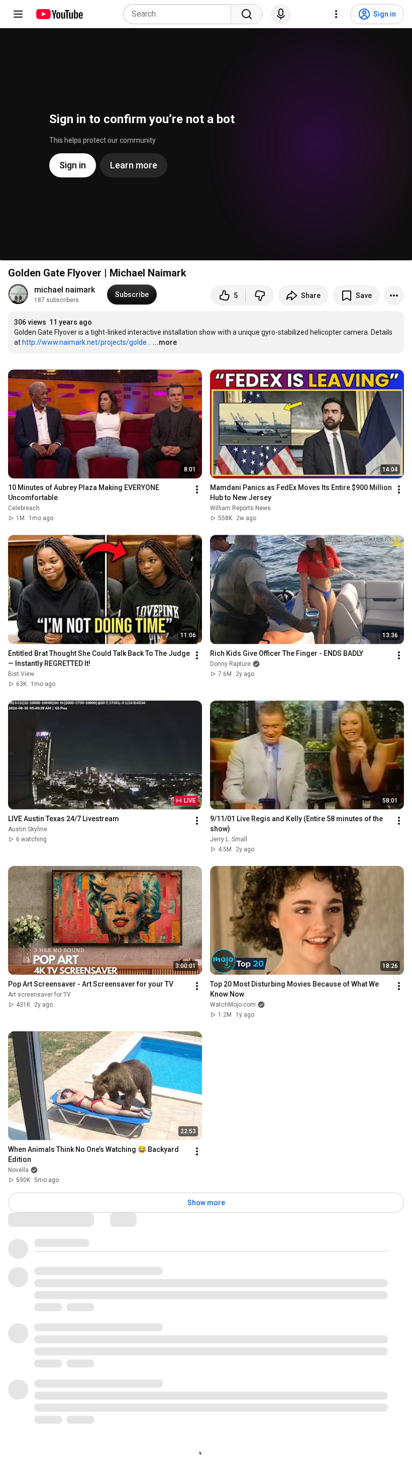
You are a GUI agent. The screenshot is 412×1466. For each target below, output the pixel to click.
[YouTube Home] (59, 14)
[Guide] (18, 14)
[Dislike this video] (260, 295)
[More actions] (394, 295)
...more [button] (165, 342)
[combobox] (180, 14)
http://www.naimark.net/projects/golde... (86, 342)
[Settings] (336, 14)
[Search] (247, 14)
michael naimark (64, 290)
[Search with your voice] (281, 14)
